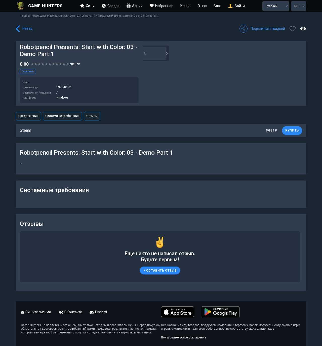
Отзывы (92, 116)
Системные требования (62, 116)
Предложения (28, 116)
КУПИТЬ (292, 130)
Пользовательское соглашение (183, 337)
